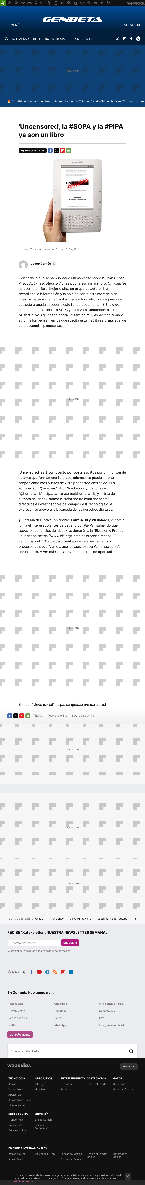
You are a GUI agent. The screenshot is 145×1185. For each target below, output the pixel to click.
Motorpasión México (120, 1155)
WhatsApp (60, 1025)
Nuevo (129, 25)
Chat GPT (41, 918)
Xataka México (16, 1153)
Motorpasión (120, 1084)
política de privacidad (58, 950)
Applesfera (14, 1094)
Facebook (131, 38)
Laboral (58, 1018)
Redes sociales (17, 1018)
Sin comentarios (34, 150)
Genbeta (72, 19)
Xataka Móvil (15, 1089)
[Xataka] (3, 3)
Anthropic (33, 101)
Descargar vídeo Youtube (112, 918)
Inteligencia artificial (111, 1003)
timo (101, 1018)
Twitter (117, 38)
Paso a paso (16, 1003)
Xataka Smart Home (20, 1099)
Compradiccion (17, 1130)
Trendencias (15, 1119)
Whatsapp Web (131, 101)
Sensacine (67, 1084)
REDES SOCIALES (82, 38)
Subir (126, 1066)
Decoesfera (15, 1124)
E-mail (68, 150)
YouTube (80, 101)
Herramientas (16, 1010)
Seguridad (60, 1010)
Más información (23, 1181)
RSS (55, 971)
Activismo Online (84, 715)
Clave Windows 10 (81, 918)
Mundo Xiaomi (16, 1105)
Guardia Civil (98, 101)
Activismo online (57, 715)
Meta (66, 101)
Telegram (138, 38)
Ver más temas (20, 1034)
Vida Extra (40, 1089)
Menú (15, 25)
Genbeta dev (107, 1010)
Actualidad (60, 1003)
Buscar (131, 1051)
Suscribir (70, 942)
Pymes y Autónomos (41, 1126)
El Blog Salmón (43, 1119)
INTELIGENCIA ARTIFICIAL (49, 38)
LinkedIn (71, 971)
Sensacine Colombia (72, 1159)
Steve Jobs (51, 101)
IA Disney (58, 918)
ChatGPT (17, 101)
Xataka (12, 1084)
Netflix (12, 1025)
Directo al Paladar (97, 1084)
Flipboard (124, 38)
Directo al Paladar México (97, 1155)
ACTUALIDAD (20, 38)
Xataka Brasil (15, 1159)
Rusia (114, 101)
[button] (43, 263)
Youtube (39, 971)
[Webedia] (19, 1065)
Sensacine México (71, 1153)
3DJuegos (40, 1084)
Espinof (65, 1089)
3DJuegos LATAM (45, 1153)
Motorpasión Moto (124, 1089)
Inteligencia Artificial (111, 1025)
